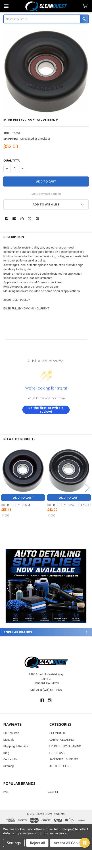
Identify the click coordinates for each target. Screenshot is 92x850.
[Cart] (86, 5)
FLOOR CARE (57, 753)
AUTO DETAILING (60, 766)
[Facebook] (6, 218)
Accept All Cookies (69, 842)
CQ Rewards (11, 733)
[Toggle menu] (6, 6)
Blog (6, 753)
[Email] (14, 218)
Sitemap (8, 766)
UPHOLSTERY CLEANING (65, 746)
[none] (46, 71)
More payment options (46, 193)
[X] (29, 218)
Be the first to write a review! (45, 410)
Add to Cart (23, 497)
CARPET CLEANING (61, 739)
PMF (6, 792)
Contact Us (10, 759)
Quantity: (11, 160)
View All (53, 792)
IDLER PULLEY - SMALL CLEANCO (69, 505)
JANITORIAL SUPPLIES (63, 759)
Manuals (8, 739)
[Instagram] (50, 700)
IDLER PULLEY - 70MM (15, 505)
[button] (46, 586)
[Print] (22, 218)
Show (84, 843)
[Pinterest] (37, 218)
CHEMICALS (57, 733)
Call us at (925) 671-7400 (46, 689)
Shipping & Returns (15, 746)
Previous (4, 488)
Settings (14, 842)
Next (87, 488)
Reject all (37, 842)
